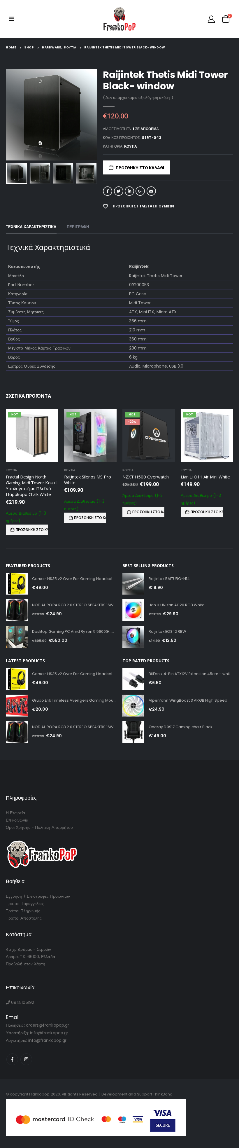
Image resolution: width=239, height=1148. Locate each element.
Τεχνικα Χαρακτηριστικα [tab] (31, 227)
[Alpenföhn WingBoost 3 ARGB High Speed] (133, 706)
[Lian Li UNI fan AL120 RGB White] (133, 610)
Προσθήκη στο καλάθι (140, 167)
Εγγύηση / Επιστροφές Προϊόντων (38, 896)
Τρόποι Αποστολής (24, 918)
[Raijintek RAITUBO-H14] (133, 584)
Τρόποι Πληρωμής (23, 911)
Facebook (107, 191)
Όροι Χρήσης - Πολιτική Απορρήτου (39, 827)
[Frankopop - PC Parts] (119, 19)
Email (151, 191)
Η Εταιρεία (15, 813)
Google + (140, 191)
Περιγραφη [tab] (78, 227)
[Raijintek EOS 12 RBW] (133, 637)
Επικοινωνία (17, 820)
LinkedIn (129, 191)
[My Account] (211, 19)
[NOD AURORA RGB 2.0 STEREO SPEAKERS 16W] (17, 610)
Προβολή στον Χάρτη (25, 964)
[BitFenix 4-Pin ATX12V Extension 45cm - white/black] (133, 679)
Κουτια (130, 146)
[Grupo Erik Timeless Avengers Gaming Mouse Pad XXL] (17, 706)
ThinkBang (163, 1094)
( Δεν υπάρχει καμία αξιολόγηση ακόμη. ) (138, 97)
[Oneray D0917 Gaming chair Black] (133, 732)
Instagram (26, 1059)
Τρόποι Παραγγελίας (25, 903)
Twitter (118, 191)
